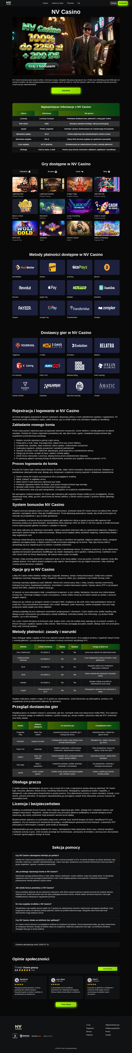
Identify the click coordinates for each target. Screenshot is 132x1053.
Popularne (24, 171)
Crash (78, 171)
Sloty (105, 171)
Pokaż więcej (65, 1004)
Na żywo (51, 171)
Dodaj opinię (107, 969)
